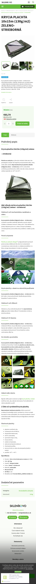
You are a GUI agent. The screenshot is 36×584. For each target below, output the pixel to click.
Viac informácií (29, 569)
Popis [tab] (5, 135)
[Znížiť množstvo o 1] (5, 123)
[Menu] (2, 6)
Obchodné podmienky (18, 546)
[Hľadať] (33, 2)
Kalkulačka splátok (11, 119)
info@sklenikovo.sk (25, 513)
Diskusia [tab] (13, 135)
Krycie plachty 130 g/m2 (26, 491)
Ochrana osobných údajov (18, 548)
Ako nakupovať (18, 528)
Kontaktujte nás (18, 536)
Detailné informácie (6, 92)
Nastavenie (18, 571)
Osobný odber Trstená (18, 533)
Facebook (13, 517)
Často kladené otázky (18, 531)
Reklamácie (18, 554)
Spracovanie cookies (18, 551)
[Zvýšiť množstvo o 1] (13, 123)
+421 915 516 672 (11, 513)
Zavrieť (29, 106)
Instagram (24, 517)
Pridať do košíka (22, 123)
